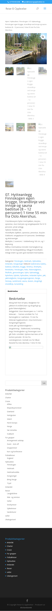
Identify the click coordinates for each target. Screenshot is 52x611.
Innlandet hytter (35, 275)
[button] (43, 37)
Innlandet (8, 264)
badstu (43, 264)
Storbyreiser (11, 505)
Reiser (7, 491)
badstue (8, 267)
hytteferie (9, 275)
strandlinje (9, 284)
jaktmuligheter (10, 278)
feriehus (29, 267)
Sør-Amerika (12, 430)
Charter (8, 397)
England (10, 458)
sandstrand (16, 281)
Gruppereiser (12, 448)
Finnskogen (23, 21)
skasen (30, 281)
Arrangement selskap (15, 440)
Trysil (9, 483)
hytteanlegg (34, 272)
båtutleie (15, 267)
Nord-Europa (12, 423)
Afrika (9, 404)
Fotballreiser (10, 455)
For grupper (9, 437)
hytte (27, 272)
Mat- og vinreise (13, 497)
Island (9, 419)
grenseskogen (18, 272)
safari (7, 516)
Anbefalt (8, 394)
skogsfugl (38, 281)
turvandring (18, 284)
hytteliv (16, 275)
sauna (24, 281)
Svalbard (10, 434)
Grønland (10, 411)
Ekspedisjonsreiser (14, 408)
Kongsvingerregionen (25, 278)
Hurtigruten (11, 415)
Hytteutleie (14, 21)
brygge (23, 267)
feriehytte (37, 267)
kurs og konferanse (14, 451)
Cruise (7, 401)
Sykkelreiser (11, 508)
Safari (9, 501)
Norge (37, 278)
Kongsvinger (18, 264)
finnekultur (9, 269)
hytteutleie (24, 275)
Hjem (7, 21)
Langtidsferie (12, 493)
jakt (44, 275)
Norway (8, 281)
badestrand (35, 264)
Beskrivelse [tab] (13, 291)
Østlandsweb (26, 607)
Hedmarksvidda (13, 472)
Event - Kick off (13, 444)
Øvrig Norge (12, 479)
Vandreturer (11, 512)
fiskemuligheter (35, 269)
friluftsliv (8, 272)
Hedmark (27, 261)
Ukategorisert (10, 519)
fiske (26, 269)
